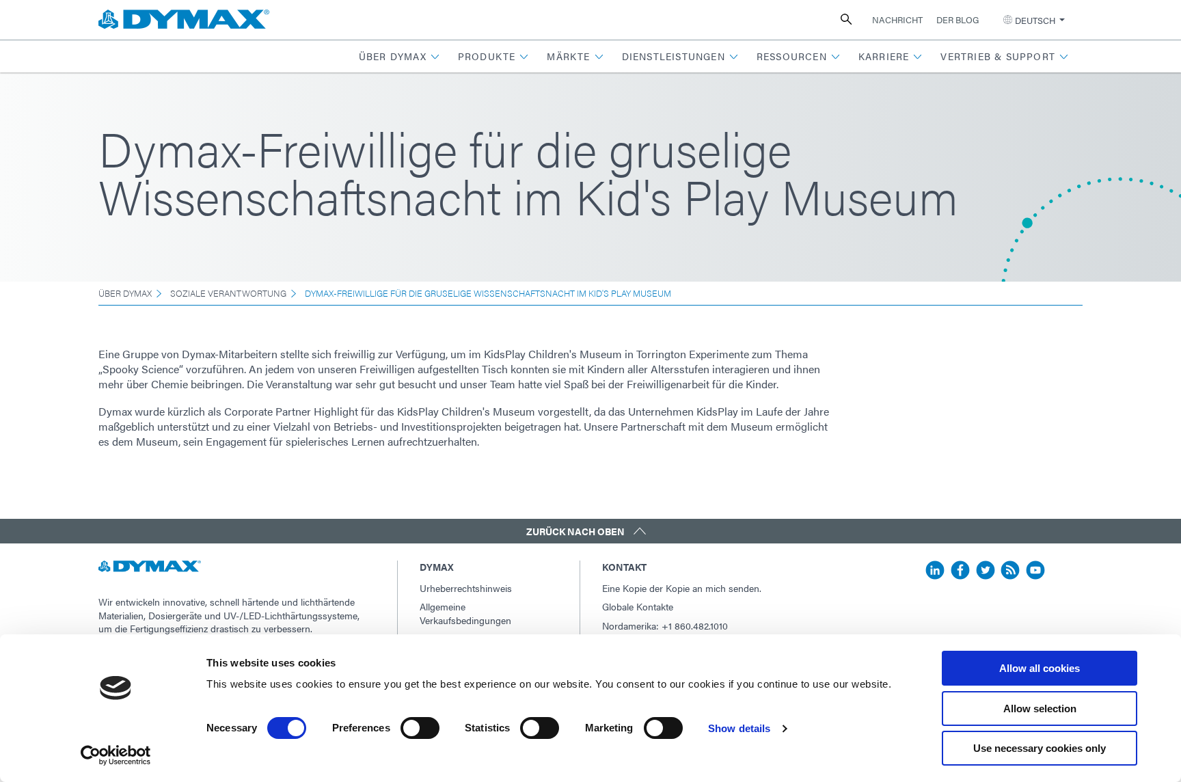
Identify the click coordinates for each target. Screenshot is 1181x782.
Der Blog (957, 19)
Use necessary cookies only (1039, 748)
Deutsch (1035, 20)
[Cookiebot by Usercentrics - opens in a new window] (116, 755)
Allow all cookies (1039, 668)
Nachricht (897, 19)
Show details (739, 728)
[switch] (420, 728)
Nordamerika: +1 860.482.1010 (665, 625)
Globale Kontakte (637, 606)
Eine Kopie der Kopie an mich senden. (681, 588)
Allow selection (1039, 708)
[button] (399, 56)
